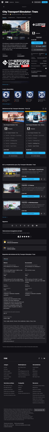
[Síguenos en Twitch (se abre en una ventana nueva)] (28, 226)
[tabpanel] (24, 284)
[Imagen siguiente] (28, 38)
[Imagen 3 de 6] (22, 38)
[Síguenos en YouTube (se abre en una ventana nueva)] (37, 226)
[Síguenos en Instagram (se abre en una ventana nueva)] (24, 226)
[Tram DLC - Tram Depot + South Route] (11, 172)
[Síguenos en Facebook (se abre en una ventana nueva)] (20, 226)
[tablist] (24, 259)
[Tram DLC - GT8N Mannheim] (11, 205)
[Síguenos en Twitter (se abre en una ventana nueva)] (16, 226)
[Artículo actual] (9, 38)
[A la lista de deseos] (44, 179)
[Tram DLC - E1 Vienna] (11, 188)
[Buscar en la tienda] (3, 6)
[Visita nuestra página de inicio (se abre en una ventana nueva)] (12, 226)
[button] (15, 84)
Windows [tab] (6, 258)
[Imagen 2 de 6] (16, 38)
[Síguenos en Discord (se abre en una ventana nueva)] (32, 226)
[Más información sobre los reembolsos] (46, 58)
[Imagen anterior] (3, 38)
